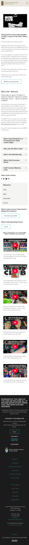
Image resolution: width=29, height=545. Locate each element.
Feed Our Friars (15, 478)
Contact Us (15, 517)
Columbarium (15, 463)
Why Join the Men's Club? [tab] (13, 149)
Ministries (7, 185)
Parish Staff (15, 496)
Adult (4, 194)
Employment (15, 470)
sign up (14, 432)
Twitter (15, 440)
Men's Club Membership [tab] (13, 154)
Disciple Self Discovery (15, 466)
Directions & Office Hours (15, 519)
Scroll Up (14, 534)
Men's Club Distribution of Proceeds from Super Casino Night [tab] (13, 140)
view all (6, 226)
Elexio (14, 541)
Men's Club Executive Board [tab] (12, 161)
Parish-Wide (6, 198)
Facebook (15, 439)
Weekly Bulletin (15, 500)
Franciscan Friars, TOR (15, 525)
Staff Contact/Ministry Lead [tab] (12, 169)
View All (5, 203)
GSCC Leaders (15, 485)
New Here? (15, 492)
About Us (15, 459)
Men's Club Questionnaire (12, 81)
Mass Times (15, 488)
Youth (4, 189)
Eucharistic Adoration (15, 474)
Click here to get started (10, 216)
